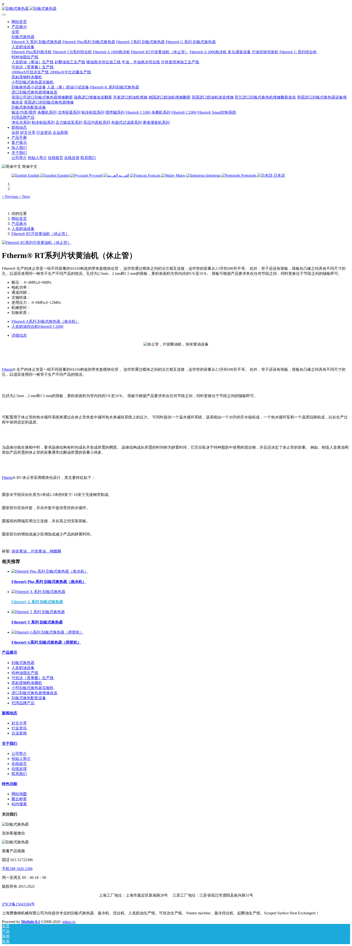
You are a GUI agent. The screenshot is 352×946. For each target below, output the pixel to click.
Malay (180, 175)
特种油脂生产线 (24, 673)
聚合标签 (19, 799)
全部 (15, 32)
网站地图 (19, 794)
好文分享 (19, 723)
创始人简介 (21, 759)
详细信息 (19, 335)
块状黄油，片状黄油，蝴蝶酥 (36, 551)
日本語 (279, 175)
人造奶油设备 (22, 229)
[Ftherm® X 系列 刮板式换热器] (38, 592)
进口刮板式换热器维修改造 (34, 693)
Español (63, 175)
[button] (10, 196)
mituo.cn (68, 922)
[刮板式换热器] (176, 8)
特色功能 (9, 784)
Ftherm (7, 369)
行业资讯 (19, 728)
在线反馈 (19, 769)
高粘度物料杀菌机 (26, 683)
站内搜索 (19, 804)
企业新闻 (19, 733)
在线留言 (19, 764)
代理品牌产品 (22, 703)
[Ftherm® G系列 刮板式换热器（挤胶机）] (47, 632)
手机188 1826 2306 (17, 869)
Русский (95, 175)
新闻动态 (9, 713)
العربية (124, 175)
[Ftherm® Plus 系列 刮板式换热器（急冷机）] (49, 571)
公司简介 (19, 754)
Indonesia (213, 175)
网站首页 (19, 22)
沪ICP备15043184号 (18, 904)
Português (248, 175)
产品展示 (19, 224)
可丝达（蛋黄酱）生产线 (32, 678)
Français (154, 175)
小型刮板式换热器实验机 (32, 688)
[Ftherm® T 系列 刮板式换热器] (38, 612)
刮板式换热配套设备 (28, 698)
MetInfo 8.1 (30, 922)
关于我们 (9, 743)
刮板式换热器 (22, 663)
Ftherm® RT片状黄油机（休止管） (40, 234)
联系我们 (19, 774)
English (33, 175)
